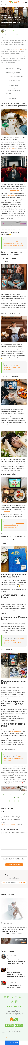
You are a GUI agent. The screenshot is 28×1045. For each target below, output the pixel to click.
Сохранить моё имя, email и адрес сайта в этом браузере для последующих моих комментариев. (13, 859)
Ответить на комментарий (7, 824)
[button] (10, 797)
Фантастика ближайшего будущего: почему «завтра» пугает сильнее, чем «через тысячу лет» (14, 929)
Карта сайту (14, 1029)
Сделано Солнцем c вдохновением (14, 1037)
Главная (3, 4)
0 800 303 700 (14, 1006)
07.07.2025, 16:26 (4, 814)
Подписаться (21, 882)
